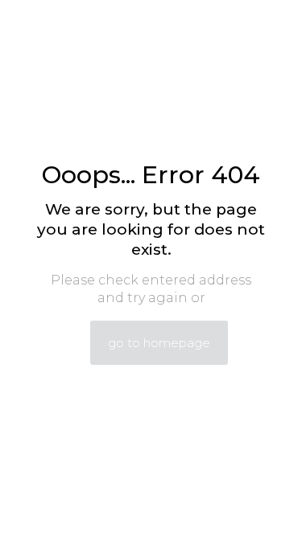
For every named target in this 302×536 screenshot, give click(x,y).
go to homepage (159, 342)
